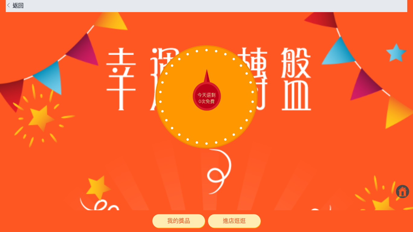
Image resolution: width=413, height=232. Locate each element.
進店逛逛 (234, 221)
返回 (17, 6)
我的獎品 (178, 221)
